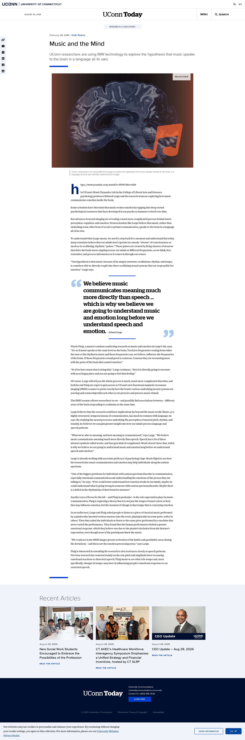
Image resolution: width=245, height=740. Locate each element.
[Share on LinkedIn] (3, 59)
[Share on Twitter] (3, 52)
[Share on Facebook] (3, 65)
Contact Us (133, 693)
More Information (209, 731)
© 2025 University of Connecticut (96, 712)
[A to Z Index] (240, 4)
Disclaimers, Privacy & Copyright (132, 712)
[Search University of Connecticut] (234, 4)
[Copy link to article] (3, 40)
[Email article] (3, 46)
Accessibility (158, 712)
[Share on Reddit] (3, 71)
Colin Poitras (78, 35)
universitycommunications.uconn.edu (145, 690)
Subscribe (139, 699)
